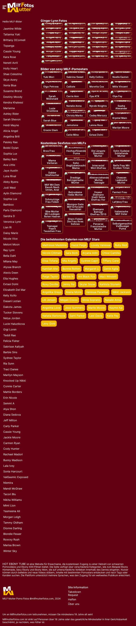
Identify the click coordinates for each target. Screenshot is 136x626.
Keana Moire (73, 292)
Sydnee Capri (89, 260)
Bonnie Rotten (71, 268)
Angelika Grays (51, 292)
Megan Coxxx (69, 300)
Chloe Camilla (111, 253)
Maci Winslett (108, 276)
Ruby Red (121, 245)
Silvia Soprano (91, 300)
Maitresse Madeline (54, 245)
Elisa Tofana (50, 260)
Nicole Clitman (51, 253)
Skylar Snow (87, 284)
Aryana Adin (90, 253)
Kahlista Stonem (110, 284)
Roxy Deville (50, 284)
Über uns (73, 604)
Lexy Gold (48, 323)
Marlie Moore (96, 307)
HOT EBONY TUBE (14, 564)
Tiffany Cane (111, 260)
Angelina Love (51, 307)
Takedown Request (74, 593)
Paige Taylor (50, 276)
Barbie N (68, 276)
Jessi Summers (74, 307)
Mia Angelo (69, 260)
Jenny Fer (69, 284)
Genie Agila (111, 268)
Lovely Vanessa (100, 245)
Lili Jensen (49, 300)
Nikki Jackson (121, 292)
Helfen (72, 599)
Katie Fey (112, 315)
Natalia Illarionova (53, 315)
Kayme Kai (116, 307)
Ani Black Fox (86, 276)
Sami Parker (77, 315)
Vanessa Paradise (97, 292)
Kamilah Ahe (50, 268)
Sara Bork (72, 253)
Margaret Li (92, 268)
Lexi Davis (95, 315)
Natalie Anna (113, 300)
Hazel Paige (78, 245)
